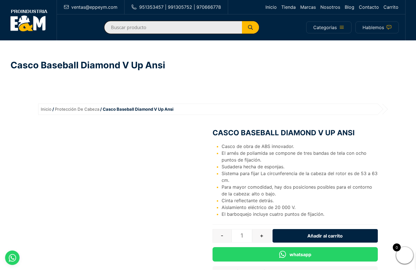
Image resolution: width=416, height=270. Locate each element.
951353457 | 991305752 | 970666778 (180, 7)
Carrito (390, 7)
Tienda (288, 7)
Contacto (369, 7)
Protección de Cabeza (77, 109)
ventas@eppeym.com (94, 7)
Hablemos (373, 27)
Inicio (271, 7)
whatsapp (300, 254)
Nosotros (330, 7)
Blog (349, 7)
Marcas (308, 7)
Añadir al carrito (325, 236)
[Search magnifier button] (253, 27)
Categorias (325, 27)
